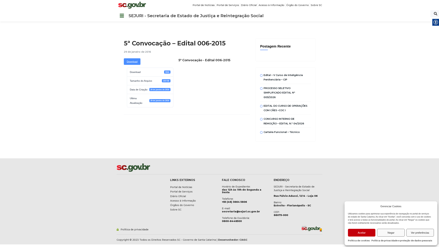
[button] (122, 16)
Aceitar (362, 232)
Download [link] (132, 61)
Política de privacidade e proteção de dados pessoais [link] (401, 240)
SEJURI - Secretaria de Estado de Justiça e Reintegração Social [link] (196, 15)
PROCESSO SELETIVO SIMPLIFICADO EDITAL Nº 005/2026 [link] (279, 93)
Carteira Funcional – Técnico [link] (282, 132)
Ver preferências (420, 232)
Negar (391, 232)
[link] (132, 5)
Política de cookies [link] (359, 240)
